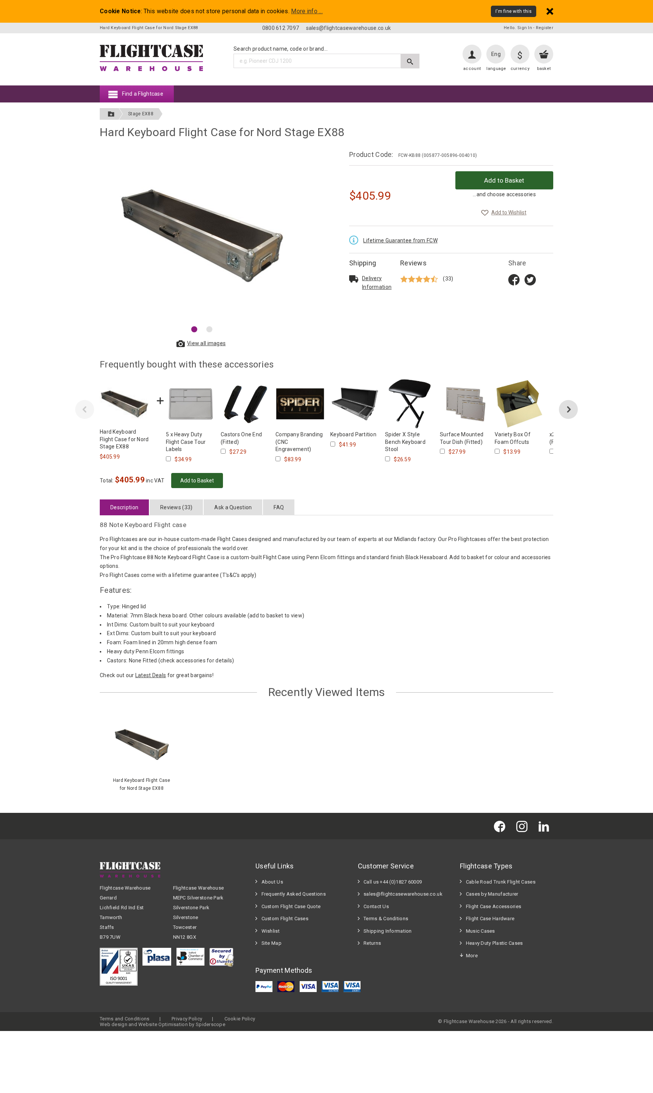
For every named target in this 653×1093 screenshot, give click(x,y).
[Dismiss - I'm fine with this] (549, 11)
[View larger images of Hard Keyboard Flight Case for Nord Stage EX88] (202, 235)
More (472, 955)
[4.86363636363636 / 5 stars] (420, 278)
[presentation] (84, 409)
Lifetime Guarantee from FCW (400, 240)
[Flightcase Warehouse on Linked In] (545, 826)
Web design (113, 1024)
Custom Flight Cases (285, 918)
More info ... (307, 11)
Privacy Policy (187, 1019)
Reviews (413, 263)
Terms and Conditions (125, 1019)
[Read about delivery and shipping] (353, 278)
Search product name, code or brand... (281, 49)
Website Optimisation (163, 1024)
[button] (194, 329)
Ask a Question (233, 507)
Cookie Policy (239, 1019)
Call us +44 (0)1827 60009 (393, 882)
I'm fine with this (513, 11)
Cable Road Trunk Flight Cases (500, 882)
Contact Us (376, 906)
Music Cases (480, 931)
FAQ (279, 507)
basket (544, 68)
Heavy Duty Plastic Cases (494, 943)
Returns (372, 943)
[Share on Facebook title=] (514, 279)
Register (544, 27)
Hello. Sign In (518, 27)
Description (124, 507)
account (472, 68)
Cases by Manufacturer (492, 894)
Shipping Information (388, 931)
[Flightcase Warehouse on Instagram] (523, 826)
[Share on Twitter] (530, 279)
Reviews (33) (176, 507)
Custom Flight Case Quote (291, 906)
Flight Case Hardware (490, 918)
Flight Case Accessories (493, 906)
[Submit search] (410, 61)
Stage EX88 (140, 113)
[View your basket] (543, 54)
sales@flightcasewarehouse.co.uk (348, 28)
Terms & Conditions (386, 918)
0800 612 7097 (280, 28)
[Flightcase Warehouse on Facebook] (501, 826)
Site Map (272, 943)
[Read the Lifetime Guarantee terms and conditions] (355, 239)
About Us (272, 882)
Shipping (362, 263)
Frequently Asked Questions (294, 894)
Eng (496, 54)
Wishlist (271, 931)
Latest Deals (150, 675)
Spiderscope (210, 1024)
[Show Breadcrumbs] (111, 114)
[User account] (472, 54)
